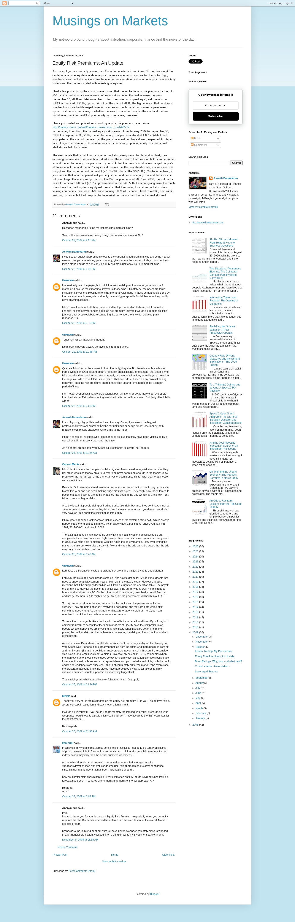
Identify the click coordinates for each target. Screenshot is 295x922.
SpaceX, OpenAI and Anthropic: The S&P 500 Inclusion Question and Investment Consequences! (225, 418)
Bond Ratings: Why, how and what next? (218, 661)
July (198, 688)
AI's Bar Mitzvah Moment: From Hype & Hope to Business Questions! (224, 242)
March (199, 708)
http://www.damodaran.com (208, 222)
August (199, 683)
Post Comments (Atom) (81, 871)
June (198, 692)
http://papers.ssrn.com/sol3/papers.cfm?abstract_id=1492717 (90, 127)
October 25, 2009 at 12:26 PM (79, 684)
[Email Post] (107, 204)
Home (114, 854)
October (200, 646)
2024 (195, 556)
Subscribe (215, 116)
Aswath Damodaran (74, 251)
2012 (195, 617)
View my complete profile (203, 207)
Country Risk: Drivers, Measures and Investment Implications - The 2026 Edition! (224, 360)
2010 (195, 627)
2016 (195, 597)
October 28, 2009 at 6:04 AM (78, 796)
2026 (195, 546)
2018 (195, 586)
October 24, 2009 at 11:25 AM (79, 452)
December (201, 636)
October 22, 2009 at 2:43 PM (78, 269)
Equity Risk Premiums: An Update (214, 656)
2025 (195, 551)
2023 (195, 561)
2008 (195, 724)
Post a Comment (67, 847)
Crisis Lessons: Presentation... (212, 666)
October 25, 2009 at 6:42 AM (78, 554)
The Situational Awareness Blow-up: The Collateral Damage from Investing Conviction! (225, 273)
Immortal (67, 743)
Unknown (68, 280)
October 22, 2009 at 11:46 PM (79, 351)
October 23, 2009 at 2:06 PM (78, 406)
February (201, 713)
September (202, 677)
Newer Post (60, 854)
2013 (195, 612)
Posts (197, 138)
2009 (195, 632)
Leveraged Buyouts (206, 671)
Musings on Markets (110, 21)
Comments (200, 145)
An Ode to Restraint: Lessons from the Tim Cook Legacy (225, 503)
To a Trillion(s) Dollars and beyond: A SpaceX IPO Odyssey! (224, 387)
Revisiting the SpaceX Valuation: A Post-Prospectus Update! (222, 329)
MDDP (66, 696)
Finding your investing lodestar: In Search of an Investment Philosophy (223, 446)
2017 (195, 592)
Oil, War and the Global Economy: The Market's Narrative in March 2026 (223, 474)
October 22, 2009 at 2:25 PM (78, 240)
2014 (195, 607)
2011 (195, 622)
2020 (195, 576)
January (200, 718)
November (201, 641)
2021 (195, 571)
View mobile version (114, 861)
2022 (195, 566)
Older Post (168, 854)
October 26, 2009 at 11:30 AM (79, 731)
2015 (195, 602)
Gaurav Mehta (70, 464)
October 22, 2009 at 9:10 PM (78, 323)
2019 (195, 581)
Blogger (154, 894)
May (198, 698)
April (198, 703)
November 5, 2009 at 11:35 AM (80, 839)
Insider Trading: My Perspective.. (214, 651)
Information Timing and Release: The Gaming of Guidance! (223, 300)
